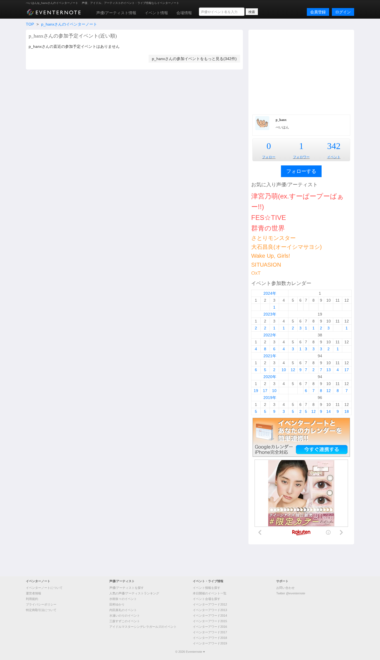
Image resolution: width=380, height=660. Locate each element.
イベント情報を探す (206, 587)
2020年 (269, 376)
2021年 (269, 356)
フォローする (301, 171)
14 (328, 411)
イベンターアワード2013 (210, 610)
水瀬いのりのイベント (124, 615)
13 (328, 370)
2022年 (269, 335)
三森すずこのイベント (124, 621)
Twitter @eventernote (290, 593)
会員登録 (318, 12)
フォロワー (301, 157)
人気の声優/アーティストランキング (134, 593)
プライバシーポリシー (41, 604)
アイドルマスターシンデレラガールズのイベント (143, 626)
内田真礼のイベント (123, 610)
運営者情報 (33, 593)
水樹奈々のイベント (123, 599)
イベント (333, 157)
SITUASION (266, 265)
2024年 (269, 293)
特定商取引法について (41, 610)
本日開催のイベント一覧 (209, 593)
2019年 (269, 397)
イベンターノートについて (44, 587)
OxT (256, 273)
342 (333, 146)
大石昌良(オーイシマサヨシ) (286, 247)
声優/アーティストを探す (126, 587)
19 (256, 390)
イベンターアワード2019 (210, 643)
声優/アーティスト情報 (116, 13)
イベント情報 (156, 13)
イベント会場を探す (206, 599)
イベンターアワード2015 (210, 621)
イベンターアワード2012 (210, 604)
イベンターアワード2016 (210, 626)
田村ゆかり (117, 604)
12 (293, 370)
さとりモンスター (273, 238)
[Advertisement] (301, 71)
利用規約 (32, 599)
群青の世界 (268, 228)
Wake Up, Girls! (270, 256)
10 (284, 370)
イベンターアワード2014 (210, 615)
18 (346, 411)
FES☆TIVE (268, 217)
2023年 (269, 314)
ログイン (343, 12)
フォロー (268, 157)
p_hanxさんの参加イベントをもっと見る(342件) (194, 58)
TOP (30, 24)
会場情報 (184, 13)
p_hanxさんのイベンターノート (69, 24)
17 (346, 370)
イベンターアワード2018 (210, 637)
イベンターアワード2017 (210, 632)
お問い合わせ (285, 587)
